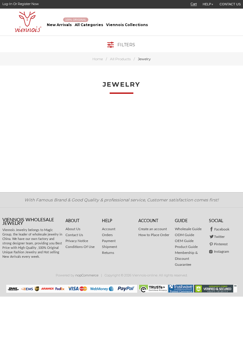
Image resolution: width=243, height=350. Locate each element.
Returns (108, 252)
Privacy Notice (76, 241)
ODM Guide (184, 235)
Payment (109, 241)
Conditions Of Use (80, 247)
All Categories (89, 25)
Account (108, 229)
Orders (107, 235)
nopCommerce (86, 275)
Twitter (219, 236)
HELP (208, 4)
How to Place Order (153, 235)
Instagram (221, 251)
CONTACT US (230, 4)
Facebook (221, 229)
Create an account (152, 229)
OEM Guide (184, 241)
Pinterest (221, 244)
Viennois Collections (127, 25)
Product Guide (186, 247)
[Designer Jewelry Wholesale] (23, 22)
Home (97, 59)
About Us (72, 229)
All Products (120, 59)
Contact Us (74, 235)
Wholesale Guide (188, 229)
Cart (194, 4)
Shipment (109, 247)
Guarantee (183, 264)
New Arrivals (59, 25)
